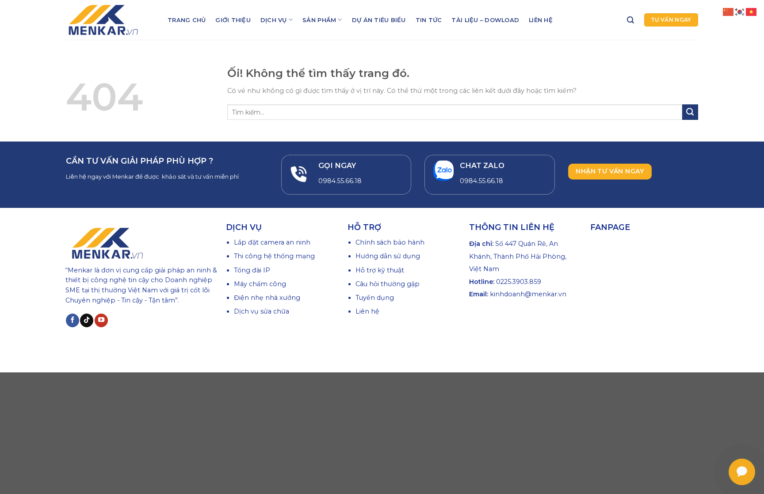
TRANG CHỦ (187, 19)
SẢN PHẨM (319, 19)
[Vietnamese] (751, 11)
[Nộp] (690, 112)
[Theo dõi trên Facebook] (72, 320)
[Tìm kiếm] (630, 20)
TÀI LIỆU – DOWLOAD (485, 19)
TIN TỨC (429, 19)
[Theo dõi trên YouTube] (101, 320)
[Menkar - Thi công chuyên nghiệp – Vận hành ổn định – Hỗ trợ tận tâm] (110, 20)
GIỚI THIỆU (233, 19)
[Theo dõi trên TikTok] (86, 320)
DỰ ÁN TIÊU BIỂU (379, 19)
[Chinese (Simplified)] (728, 11)
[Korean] (740, 11)
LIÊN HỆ (541, 19)
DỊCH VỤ (273, 19)
